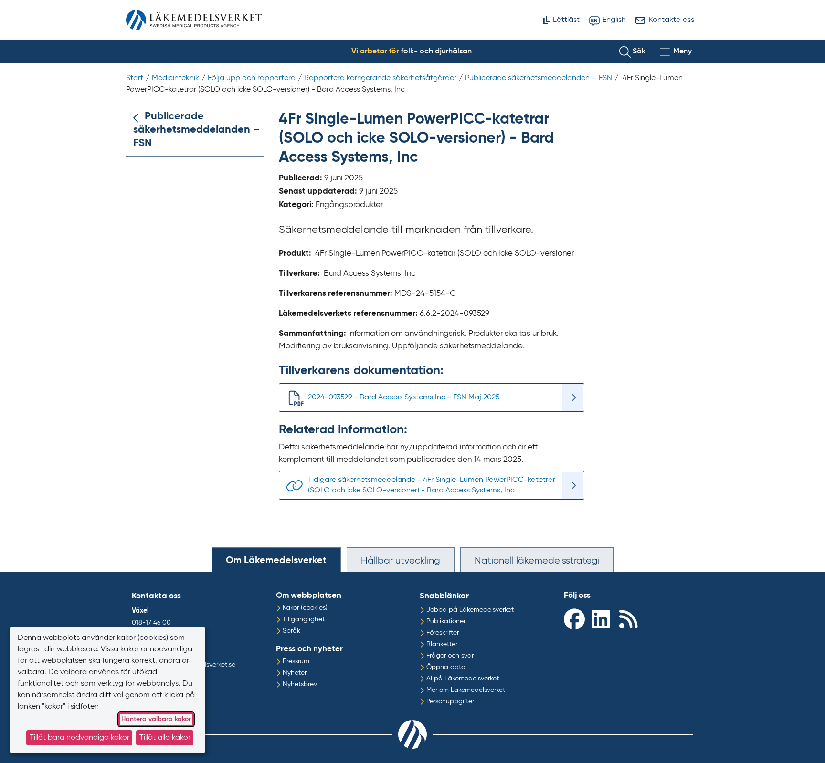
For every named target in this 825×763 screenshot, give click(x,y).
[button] (632, 51)
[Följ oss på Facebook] (575, 618)
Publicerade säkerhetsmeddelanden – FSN (196, 129)
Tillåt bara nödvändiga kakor (79, 738)
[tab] (276, 559)
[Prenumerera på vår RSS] (630, 618)
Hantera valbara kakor (156, 719)
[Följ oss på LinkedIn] (603, 618)
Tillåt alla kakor (164, 738)
